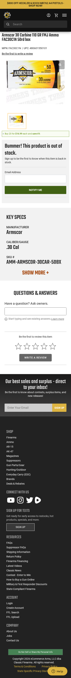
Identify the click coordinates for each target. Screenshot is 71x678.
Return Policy (13, 556)
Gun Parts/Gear (15, 465)
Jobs (9, 635)
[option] (35, 81)
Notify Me (35, 190)
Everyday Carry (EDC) (18, 474)
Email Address (13, 172)
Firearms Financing (17, 561)
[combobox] (35, 24)
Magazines (12, 456)
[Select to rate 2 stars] (27, 346)
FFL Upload (12, 617)
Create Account (15, 607)
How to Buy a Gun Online (20, 579)
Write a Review (35, 357)
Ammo (10, 442)
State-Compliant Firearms (20, 589)
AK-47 (9, 451)
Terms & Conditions (25, 666)
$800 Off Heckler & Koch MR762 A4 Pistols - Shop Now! (35, 4)
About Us (11, 631)
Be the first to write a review (17, 53)
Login (9, 603)
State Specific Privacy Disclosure (35, 671)
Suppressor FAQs (16, 547)
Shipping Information (18, 551)
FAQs (9, 542)
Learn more (57, 318)
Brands (10, 479)
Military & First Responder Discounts (26, 584)
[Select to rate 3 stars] (35, 346)
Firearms (11, 437)
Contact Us (12, 640)
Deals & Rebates (15, 483)
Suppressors (13, 460)
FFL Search (12, 612)
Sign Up (59, 407)
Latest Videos (14, 565)
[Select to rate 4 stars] (44, 346)
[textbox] (35, 311)
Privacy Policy (49, 666)
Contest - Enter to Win (18, 575)
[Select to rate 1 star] (18, 346)
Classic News (13, 570)
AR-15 (9, 446)
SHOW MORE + (35, 273)
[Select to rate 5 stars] (52, 346)
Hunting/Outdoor (16, 469)
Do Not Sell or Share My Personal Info (35, 652)
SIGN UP (20, 527)
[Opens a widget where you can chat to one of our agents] (57, 671)
